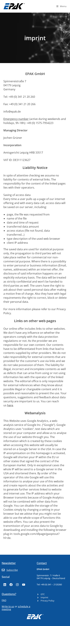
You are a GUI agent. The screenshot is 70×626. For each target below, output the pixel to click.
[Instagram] (17, 585)
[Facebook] (11, 585)
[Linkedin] (5, 585)
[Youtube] (24, 585)
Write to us (8, 606)
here (10, 405)
